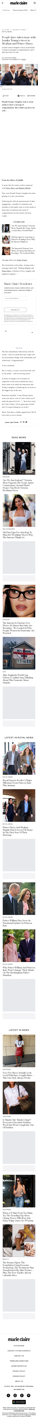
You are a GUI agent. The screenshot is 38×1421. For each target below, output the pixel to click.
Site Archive (19, 1346)
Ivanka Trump (22, 260)
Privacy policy (19, 1371)
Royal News (7, 32)
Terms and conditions (19, 1361)
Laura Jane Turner (10, 58)
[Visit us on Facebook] (22, 1395)
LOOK (20, 180)
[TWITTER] (21, 422)
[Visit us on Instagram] (15, 1395)
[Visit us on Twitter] (8, 1395)
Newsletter (32, 95)
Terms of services (26, 315)
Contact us (19, 1356)
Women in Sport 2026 (20, 10)
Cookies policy (19, 1376)
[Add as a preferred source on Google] (19, 1402)
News (24, 59)
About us (19, 1381)
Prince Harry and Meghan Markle (18, 188)
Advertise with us (19, 1366)
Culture (5, 30)
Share (7, 95)
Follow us (22, 95)
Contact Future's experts (19, 1351)
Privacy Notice (27, 316)
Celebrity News (19, 30)
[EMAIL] (26, 422)
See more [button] (19, 348)
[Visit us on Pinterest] (28, 1395)
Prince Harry (6, 271)
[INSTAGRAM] (23, 422)
